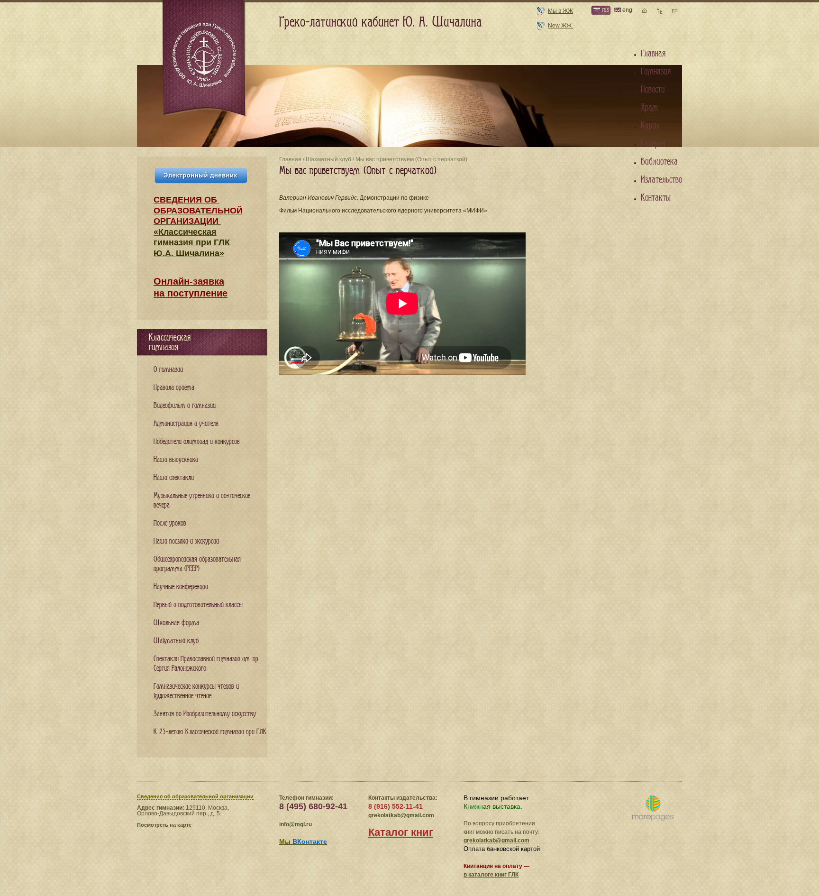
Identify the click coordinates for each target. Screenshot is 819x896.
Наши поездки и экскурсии (186, 541)
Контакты (656, 198)
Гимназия (656, 71)
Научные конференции (181, 587)
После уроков (170, 523)
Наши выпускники (176, 460)
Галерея (653, 144)
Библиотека (659, 162)
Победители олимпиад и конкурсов (197, 442)
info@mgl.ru (295, 824)
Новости (653, 89)
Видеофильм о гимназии (185, 406)
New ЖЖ (560, 25)
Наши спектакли (174, 478)
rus (604, 9)
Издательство (661, 180)
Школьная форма (176, 623)
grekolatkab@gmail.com (401, 815)
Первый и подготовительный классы (198, 605)
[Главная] (205, 59)
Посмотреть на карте (164, 825)
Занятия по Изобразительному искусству (205, 714)
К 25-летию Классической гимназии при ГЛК (210, 732)
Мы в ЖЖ (560, 11)
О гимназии (168, 370)
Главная (290, 159)
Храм (649, 107)
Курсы (650, 125)
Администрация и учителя (186, 424)
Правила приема (174, 388)
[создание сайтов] (652, 808)
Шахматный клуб (328, 159)
